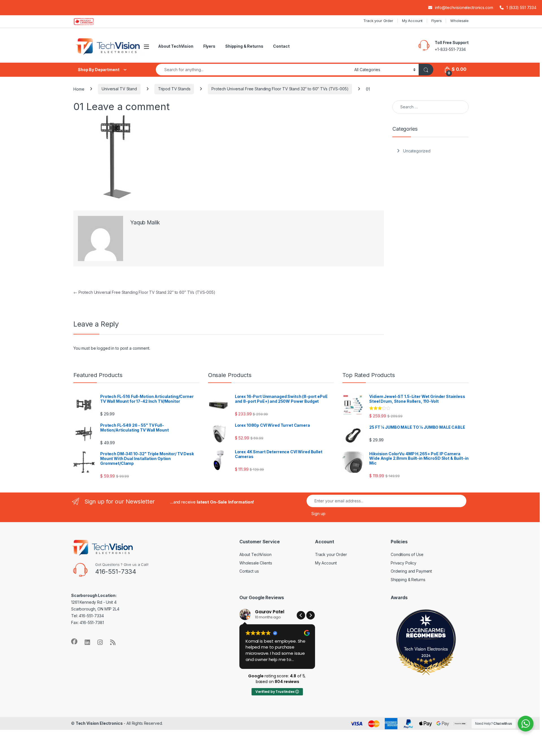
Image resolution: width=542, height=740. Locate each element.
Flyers (436, 20)
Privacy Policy (403, 563)
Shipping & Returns (244, 46)
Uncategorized (416, 150)
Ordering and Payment (411, 571)
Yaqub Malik (144, 222)
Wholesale (459, 20)
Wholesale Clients (255, 563)
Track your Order (378, 20)
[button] (310, 615)
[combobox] (253, 69)
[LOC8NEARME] (426, 631)
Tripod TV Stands (174, 88)
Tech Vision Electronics (426, 648)
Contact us (249, 571)
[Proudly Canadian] (88, 21)
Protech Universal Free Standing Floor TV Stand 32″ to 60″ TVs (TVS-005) (279, 88)
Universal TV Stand (119, 88)
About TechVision (175, 46)
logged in (105, 348)
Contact (281, 46)
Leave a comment (128, 106)
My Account (412, 20)
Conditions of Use (407, 554)
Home (78, 88)
